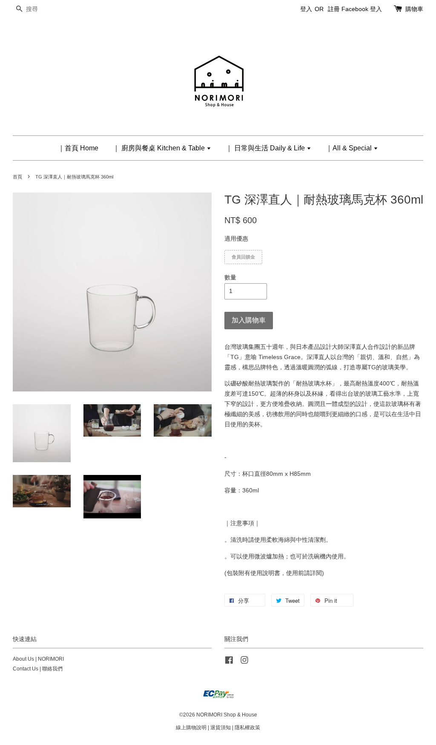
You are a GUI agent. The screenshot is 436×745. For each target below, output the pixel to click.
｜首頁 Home (78, 148)
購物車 (414, 9)
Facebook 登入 (361, 9)
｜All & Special (349, 148)
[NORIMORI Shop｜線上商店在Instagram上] (244, 662)
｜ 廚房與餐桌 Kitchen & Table (160, 148)
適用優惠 (236, 238)
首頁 (17, 176)
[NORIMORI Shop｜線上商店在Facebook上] (229, 662)
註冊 (334, 9)
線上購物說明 (191, 728)
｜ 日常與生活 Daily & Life (266, 148)
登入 (306, 9)
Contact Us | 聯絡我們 (38, 669)
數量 (230, 277)
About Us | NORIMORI (38, 659)
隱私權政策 (247, 728)
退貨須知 (220, 728)
